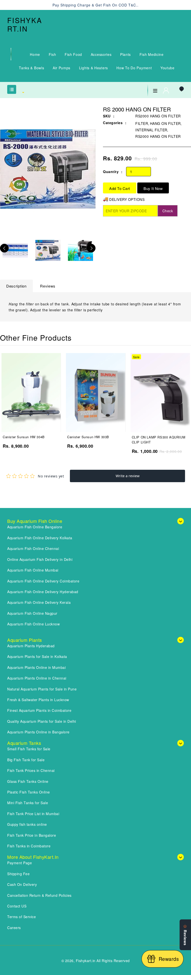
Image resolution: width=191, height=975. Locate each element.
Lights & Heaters (93, 67)
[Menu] (155, 89)
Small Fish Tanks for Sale (28, 748)
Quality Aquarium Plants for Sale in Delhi (41, 721)
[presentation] (4, 248)
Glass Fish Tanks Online (27, 781)
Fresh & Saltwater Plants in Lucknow (38, 699)
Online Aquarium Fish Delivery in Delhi (39, 559)
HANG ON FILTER (165, 123)
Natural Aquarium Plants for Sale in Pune (42, 688)
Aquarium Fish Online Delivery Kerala (39, 602)
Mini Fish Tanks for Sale (27, 802)
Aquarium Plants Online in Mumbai (36, 667)
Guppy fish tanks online (27, 824)
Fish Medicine (152, 54)
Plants (125, 54)
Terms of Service (21, 916)
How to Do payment (134, 67)
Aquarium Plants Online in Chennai (36, 678)
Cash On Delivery (22, 884)
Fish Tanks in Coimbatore (28, 845)
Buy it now (153, 188)
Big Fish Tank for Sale (26, 759)
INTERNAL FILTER (151, 129)
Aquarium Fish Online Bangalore (34, 526)
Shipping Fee (18, 873)
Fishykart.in (24, 24)
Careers (14, 927)
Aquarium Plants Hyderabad (31, 645)
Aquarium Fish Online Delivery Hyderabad (42, 591)
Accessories (101, 54)
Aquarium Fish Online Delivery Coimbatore (43, 580)
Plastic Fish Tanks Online (28, 792)
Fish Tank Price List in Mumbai (33, 813)
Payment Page (19, 862)
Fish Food (73, 54)
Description (16, 286)
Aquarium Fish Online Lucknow (33, 623)
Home (35, 54)
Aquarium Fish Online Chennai (33, 548)
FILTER (141, 123)
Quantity (111, 171)
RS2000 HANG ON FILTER (158, 136)
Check (167, 210)
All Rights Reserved (113, 960)
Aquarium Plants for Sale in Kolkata (37, 656)
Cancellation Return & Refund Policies (39, 895)
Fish (52, 54)
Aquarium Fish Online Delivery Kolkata (39, 537)
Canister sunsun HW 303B (88, 436)
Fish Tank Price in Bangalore (31, 835)
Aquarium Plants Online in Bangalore (38, 731)
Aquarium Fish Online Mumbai (32, 570)
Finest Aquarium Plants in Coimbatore (39, 710)
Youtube (167, 67)
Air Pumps (61, 67)
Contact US (16, 905)
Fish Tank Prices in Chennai (31, 770)
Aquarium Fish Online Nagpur (32, 613)
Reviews (47, 286)
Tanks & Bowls (31, 67)
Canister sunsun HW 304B (24, 436)
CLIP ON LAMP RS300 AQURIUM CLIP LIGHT (159, 439)
